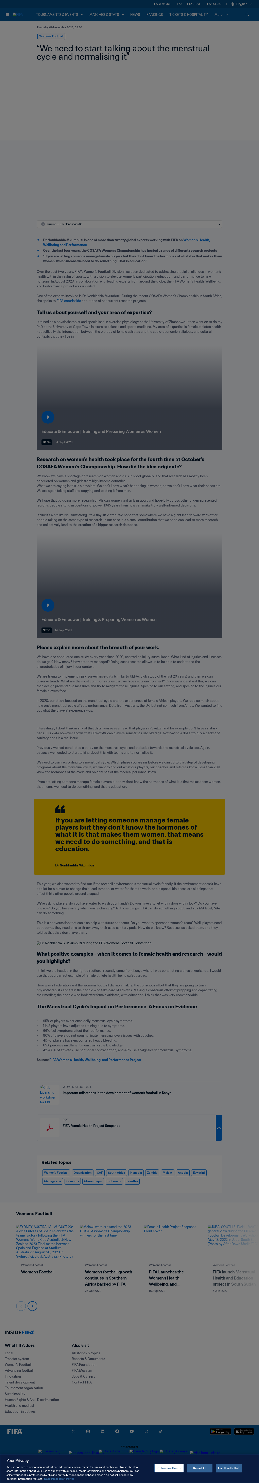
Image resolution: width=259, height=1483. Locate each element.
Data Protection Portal (59, 1479)
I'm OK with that (229, 1468)
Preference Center (169, 1468)
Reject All (199, 1468)
